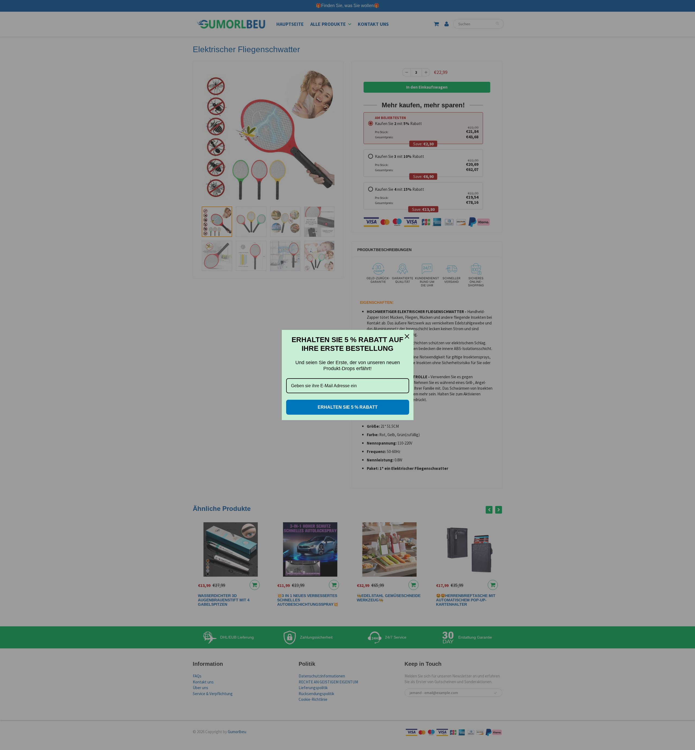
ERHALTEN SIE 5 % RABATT (348, 407)
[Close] (406, 336)
